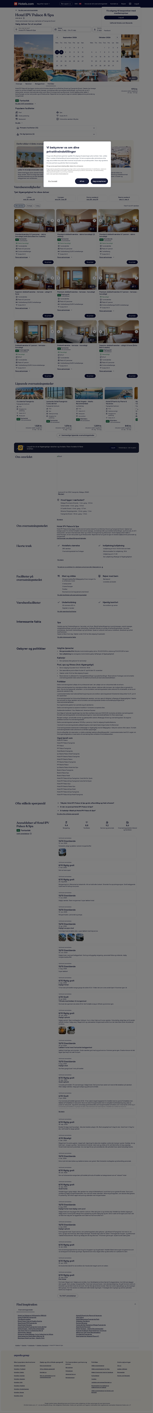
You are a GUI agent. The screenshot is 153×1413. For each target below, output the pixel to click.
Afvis (82, 181)
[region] (77, 164)
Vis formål (52, 181)
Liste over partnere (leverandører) (57, 174)
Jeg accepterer (99, 181)
